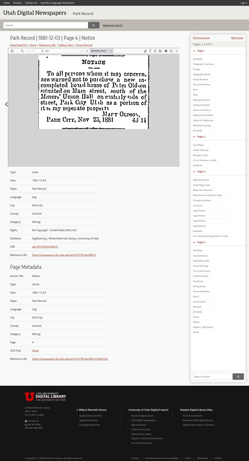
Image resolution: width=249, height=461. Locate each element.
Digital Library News (141, 433)
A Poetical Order (201, 276)
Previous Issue (201, 37)
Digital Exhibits (138, 424)
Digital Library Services (90, 415)
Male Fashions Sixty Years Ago (207, 195)
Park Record (83, 13)
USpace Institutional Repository (147, 438)
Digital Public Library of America (198, 424)
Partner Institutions (193, 415)
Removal (197, 306)
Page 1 (201, 50)
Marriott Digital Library (142, 415)
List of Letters (199, 301)
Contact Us (31, 2)
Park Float (197, 250)
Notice (196, 317)
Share (33, 45)
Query (196, 296)
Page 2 (201, 136)
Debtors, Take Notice (203, 327)
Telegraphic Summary (203, 64)
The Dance (198, 281)
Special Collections (88, 420)
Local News (198, 144)
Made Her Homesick (202, 190)
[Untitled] (197, 59)
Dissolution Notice (201, 84)
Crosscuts (197, 205)
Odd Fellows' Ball (201, 260)
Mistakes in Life (200, 155)
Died (195, 94)
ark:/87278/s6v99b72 (45, 246)
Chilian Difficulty (200, 150)
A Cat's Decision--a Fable (204, 160)
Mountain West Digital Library (198, 420)
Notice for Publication (203, 120)
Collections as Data (140, 429)
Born (195, 89)
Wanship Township (202, 125)
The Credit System (201, 270)
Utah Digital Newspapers (143, 420)
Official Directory (201, 179)
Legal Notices (199, 210)
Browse (17, 2)
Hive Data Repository (141, 442)
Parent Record (84, 45)
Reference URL (47, 45)
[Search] (93, 25)
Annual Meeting (200, 265)
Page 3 (201, 171)
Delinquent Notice (201, 99)
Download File (18, 45)
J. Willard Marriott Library (37, 407)
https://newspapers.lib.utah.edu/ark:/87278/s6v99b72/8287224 (70, 359)
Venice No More (200, 79)
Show (35, 350)
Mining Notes (199, 286)
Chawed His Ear (200, 255)
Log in (244, 2)
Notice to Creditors (202, 110)
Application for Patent (203, 115)
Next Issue (237, 37)
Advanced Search (112, 25)
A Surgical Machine (202, 200)
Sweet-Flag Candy (201, 185)
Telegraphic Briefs (201, 74)
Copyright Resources (89, 424)
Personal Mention (201, 291)
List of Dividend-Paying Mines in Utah (210, 236)
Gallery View (66, 45)
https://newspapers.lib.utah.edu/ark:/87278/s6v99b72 (64, 255)
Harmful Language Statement (57, 2)
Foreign (196, 69)
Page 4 (201, 242)
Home (6, 2)
